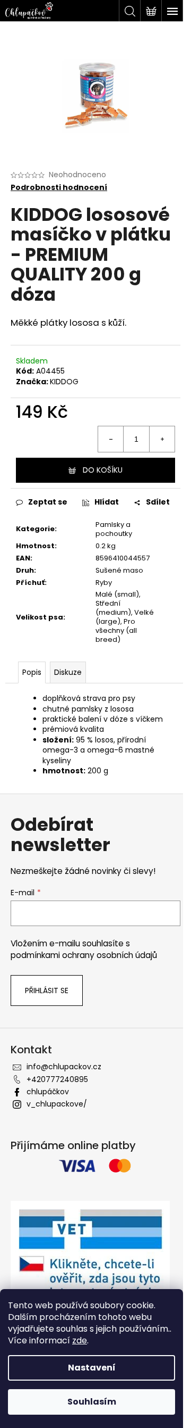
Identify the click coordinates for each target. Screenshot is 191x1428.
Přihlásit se (46, 990)
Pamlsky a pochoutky (114, 529)
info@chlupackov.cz (64, 1066)
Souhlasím (91, 1402)
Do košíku (103, 470)
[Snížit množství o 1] (111, 439)
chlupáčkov (48, 1091)
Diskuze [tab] (68, 672)
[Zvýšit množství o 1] (162, 439)
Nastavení (92, 1367)
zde (79, 1340)
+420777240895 (57, 1079)
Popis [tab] (31, 672)
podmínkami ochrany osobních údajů (84, 955)
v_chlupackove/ (57, 1104)
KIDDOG (64, 381)
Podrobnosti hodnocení (59, 188)
